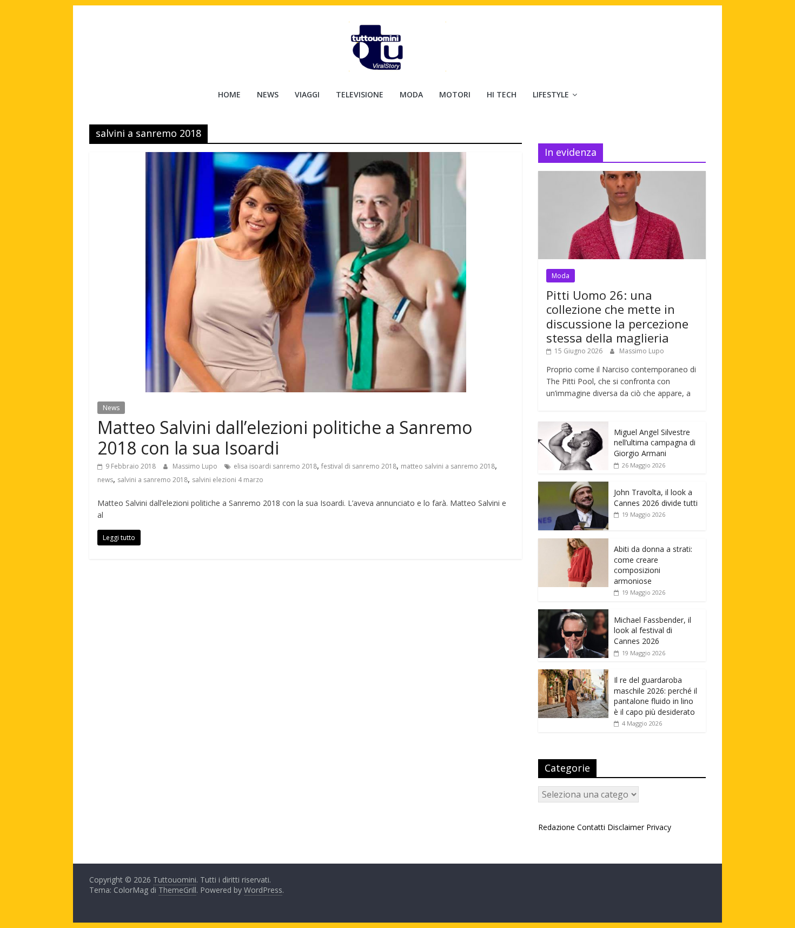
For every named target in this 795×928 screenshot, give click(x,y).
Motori (455, 94)
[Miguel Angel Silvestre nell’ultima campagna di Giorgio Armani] (573, 427)
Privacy (658, 827)
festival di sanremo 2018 (358, 466)
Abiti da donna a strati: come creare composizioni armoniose (653, 565)
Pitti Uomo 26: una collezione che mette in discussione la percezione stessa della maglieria (617, 316)
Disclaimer (625, 827)
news (105, 479)
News (268, 94)
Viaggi (307, 94)
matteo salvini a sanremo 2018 (448, 466)
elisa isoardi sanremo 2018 (275, 466)
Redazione (556, 827)
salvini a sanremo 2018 (152, 479)
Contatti (591, 827)
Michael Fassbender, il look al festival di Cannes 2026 (652, 630)
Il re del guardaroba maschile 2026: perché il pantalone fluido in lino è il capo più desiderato (655, 696)
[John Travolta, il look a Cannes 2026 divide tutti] (573, 487)
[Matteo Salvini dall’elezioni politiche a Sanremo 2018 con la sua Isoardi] (305, 158)
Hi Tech (501, 94)
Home (229, 94)
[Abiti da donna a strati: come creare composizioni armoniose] (573, 544)
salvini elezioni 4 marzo (227, 479)
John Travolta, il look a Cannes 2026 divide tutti (656, 497)
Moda (411, 94)
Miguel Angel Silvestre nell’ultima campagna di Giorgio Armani (654, 442)
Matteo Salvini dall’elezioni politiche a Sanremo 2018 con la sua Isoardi (284, 437)
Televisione (359, 94)
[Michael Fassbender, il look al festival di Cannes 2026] (573, 615)
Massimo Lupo (196, 466)
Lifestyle (551, 94)
